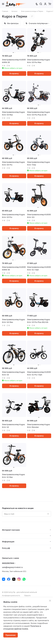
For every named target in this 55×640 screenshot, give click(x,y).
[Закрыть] (50, 601)
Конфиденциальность (11, 595)
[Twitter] (13, 579)
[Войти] (45, 4)
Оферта (27, 595)
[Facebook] (8, 579)
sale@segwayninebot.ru (12, 567)
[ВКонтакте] (3, 579)
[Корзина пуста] (49, 4)
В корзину (14, 73)
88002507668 (8, 563)
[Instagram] (18, 579)
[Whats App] (24, 579)
